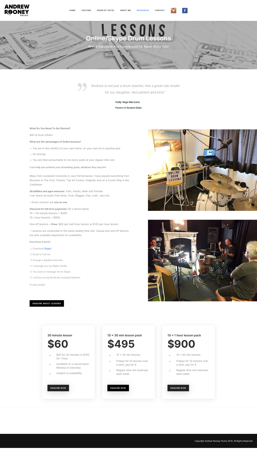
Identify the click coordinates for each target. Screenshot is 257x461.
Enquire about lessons (47, 316)
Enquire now (58, 401)
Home (72, 10)
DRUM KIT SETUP (105, 10)
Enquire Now (118, 401)
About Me (125, 10)
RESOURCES (143, 10)
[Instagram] (173, 10)
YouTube (86, 10)
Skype (47, 261)
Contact (160, 10)
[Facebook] (185, 10)
